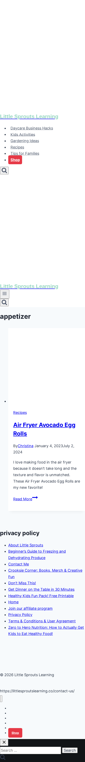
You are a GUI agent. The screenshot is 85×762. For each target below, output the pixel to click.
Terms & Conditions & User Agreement (42, 621)
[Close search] (4, 742)
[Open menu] (4, 294)
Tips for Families (25, 153)
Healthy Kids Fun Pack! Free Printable (41, 596)
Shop (15, 160)
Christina (25, 446)
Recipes (17, 147)
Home (13, 602)
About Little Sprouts (25, 545)
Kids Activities (23, 134)
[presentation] (46, 366)
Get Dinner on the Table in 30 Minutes (41, 589)
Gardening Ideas (25, 141)
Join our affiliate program (30, 608)
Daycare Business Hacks (32, 128)
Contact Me (18, 564)
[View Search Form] (4, 170)
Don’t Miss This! (22, 583)
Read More (25, 499)
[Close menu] (1, 698)
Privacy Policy (20, 614)
